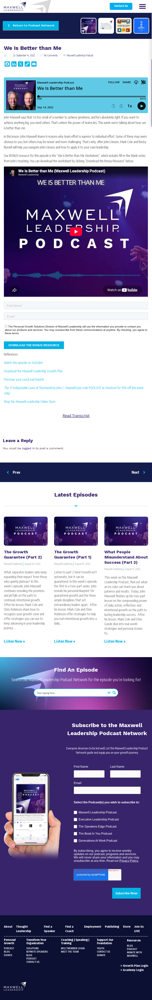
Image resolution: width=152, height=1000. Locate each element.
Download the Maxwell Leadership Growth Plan (33, 371)
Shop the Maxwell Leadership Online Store (29, 401)
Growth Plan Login (135, 965)
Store (126, 926)
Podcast (9, 948)
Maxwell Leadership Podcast (80, 55)
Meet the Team (70, 952)
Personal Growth (9, 942)
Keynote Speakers (37, 952)
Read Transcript (76, 415)
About (8, 926)
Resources (134, 940)
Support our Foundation (105, 942)
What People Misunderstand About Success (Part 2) (126, 557)
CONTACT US (103, 952)
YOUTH (100, 948)
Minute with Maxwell (134, 954)
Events (8, 955)
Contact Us (121, 6)
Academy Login (133, 970)
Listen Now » (14, 641)
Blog (7, 952)
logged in (28, 448)
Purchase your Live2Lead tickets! (24, 379)
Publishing (112, 926)
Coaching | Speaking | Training (75, 942)
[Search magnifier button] (114, 692)
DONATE (101, 955)
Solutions (32, 948)
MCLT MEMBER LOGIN (73, 948)
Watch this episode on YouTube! (23, 362)
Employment (92, 926)
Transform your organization (36, 942)
